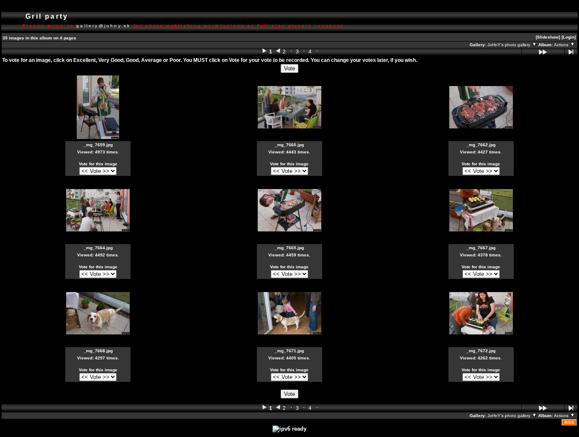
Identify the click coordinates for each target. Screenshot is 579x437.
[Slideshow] (548, 37)
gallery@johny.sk (103, 25)
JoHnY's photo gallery (509, 44)
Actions (562, 44)
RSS (570, 422)
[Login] (569, 37)
